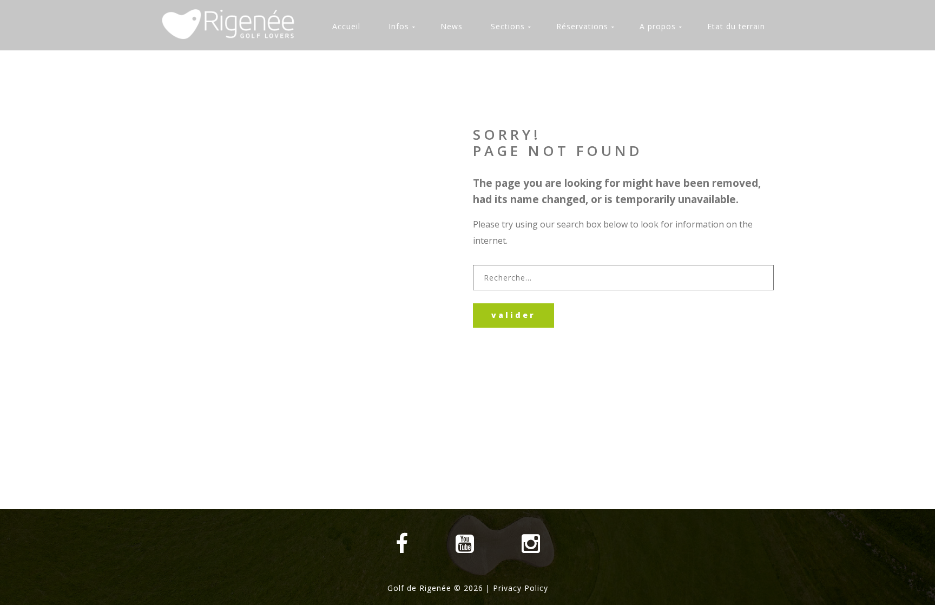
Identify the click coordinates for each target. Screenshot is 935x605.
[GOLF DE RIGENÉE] (233, 24)
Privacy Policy (520, 588)
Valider (513, 315)
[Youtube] (465, 544)
